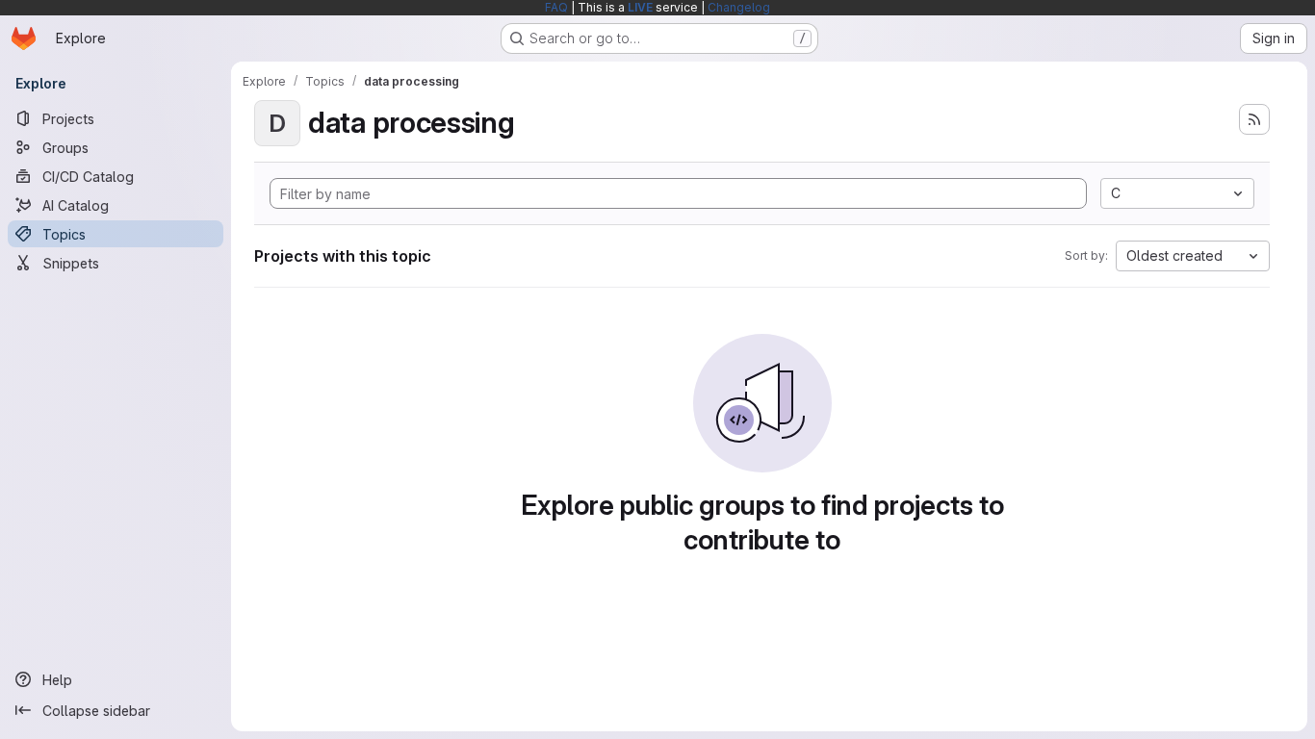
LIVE (640, 7)
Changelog (739, 7)
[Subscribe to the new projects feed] (1254, 119)
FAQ (556, 7)
